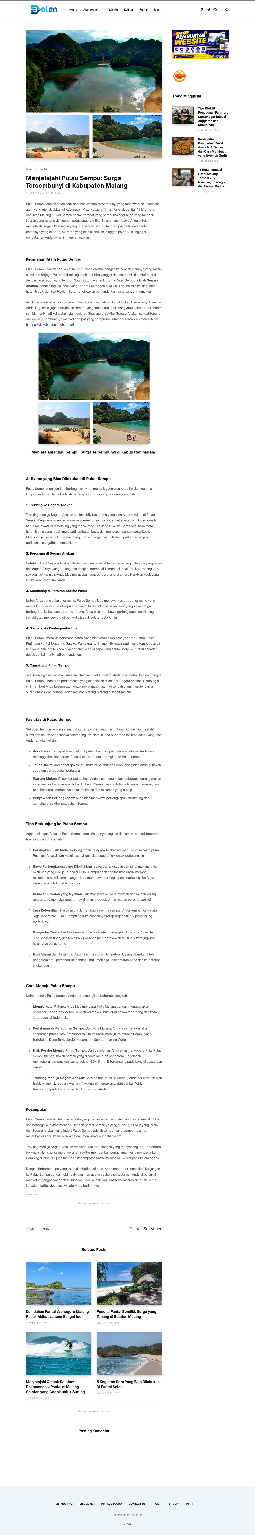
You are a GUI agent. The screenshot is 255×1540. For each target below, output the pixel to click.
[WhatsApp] (145, 1229)
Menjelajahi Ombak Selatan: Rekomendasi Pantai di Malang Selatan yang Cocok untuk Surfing (55, 1387)
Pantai (143, 9)
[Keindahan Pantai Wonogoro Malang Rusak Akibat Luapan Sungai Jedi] (58, 1283)
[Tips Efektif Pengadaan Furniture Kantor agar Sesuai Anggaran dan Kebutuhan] (183, 115)
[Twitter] (138, 1229)
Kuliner (128, 9)
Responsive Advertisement (94, 1203)
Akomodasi (90, 9)
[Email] (159, 1229)
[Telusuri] (227, 10)
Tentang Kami (64, 1503)
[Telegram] (208, 10)
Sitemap (174, 1503)
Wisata (113, 9)
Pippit (190, 1503)
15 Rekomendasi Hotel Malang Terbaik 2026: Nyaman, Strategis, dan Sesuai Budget (212, 178)
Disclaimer (87, 1503)
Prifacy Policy (112, 1503)
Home (73, 9)
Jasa (157, 9)
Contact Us (137, 1503)
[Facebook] (202, 10)
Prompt (157, 1503)
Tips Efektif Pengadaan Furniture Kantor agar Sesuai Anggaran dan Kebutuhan (213, 117)
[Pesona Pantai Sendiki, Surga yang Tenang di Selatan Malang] (129, 1283)
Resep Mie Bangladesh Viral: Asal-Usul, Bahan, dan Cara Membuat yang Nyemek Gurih (212, 147)
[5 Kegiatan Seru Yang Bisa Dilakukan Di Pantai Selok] (129, 1353)
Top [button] (129, 1524)
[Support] (215, 10)
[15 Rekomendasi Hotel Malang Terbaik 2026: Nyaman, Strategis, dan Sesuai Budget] (183, 177)
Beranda (31, 169)
